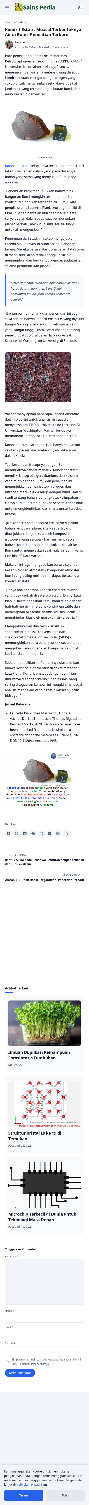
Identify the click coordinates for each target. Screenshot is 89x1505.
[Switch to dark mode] (80, 8)
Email (9, 1327)
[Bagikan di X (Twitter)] (16, 833)
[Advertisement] (44, 939)
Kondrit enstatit (17, 165)
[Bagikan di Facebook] (8, 833)
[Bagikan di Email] (58, 833)
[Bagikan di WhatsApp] (41, 833)
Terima (24, 1495)
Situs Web (10, 1343)
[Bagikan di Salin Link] (66, 833)
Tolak (65, 1495)
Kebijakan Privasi (28, 1484)
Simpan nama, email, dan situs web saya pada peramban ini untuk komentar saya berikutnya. (46, 1361)
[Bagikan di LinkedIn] (25, 833)
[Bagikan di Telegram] (49, 833)
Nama (9, 1311)
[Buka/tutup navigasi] (7, 7)
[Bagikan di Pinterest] (33, 833)
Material (44, 47)
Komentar (11, 1256)
